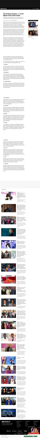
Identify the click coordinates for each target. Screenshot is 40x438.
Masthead (26, 423)
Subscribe (28, 8)
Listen (13, 8)
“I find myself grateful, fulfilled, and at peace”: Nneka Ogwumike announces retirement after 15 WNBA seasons (21, 266)
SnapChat (35, 9)
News (22, 8)
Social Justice (16, 8)
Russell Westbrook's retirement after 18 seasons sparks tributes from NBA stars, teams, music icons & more (21, 400)
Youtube (38, 9)
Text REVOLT (35, 424)
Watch (11, 8)
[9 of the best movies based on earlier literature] (8, 391)
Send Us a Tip (27, 424)
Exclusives (20, 8)
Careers (26, 426)
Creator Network (19, 426)
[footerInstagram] (15, 434)
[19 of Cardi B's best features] (8, 360)
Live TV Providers (19, 424)
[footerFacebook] (21, 434)
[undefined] (33, 24)
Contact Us (35, 423)
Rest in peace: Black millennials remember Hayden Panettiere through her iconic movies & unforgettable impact (21, 347)
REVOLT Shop (35, 425)
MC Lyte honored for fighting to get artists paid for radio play (21, 242)
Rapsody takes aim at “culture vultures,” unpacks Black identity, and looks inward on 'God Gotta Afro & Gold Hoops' (21, 195)
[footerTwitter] (23, 434)
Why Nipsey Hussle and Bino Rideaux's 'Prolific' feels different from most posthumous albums (21, 378)
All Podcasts (18, 423)
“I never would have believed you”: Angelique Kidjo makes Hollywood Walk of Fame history (21, 278)
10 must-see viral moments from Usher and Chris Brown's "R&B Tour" (21, 411)
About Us (26, 422)
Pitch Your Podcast (19, 425)
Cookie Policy (7, 437)
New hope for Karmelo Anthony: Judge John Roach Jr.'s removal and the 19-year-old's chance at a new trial (21, 219)
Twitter (37, 9)
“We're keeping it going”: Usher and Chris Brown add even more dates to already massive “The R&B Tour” (21, 336)
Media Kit (26, 425)
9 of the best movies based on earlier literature (21, 388)
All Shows (18, 422)
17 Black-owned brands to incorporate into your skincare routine (32, 36)
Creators (25, 8)
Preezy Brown (5, 20)
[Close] (39, 436)
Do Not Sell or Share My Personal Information (28, 436)
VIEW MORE (33, 38)
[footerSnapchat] (19, 434)
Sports (18, 263)
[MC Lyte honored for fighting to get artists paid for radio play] (8, 244)
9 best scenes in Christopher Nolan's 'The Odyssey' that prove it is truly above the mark (33, 28)
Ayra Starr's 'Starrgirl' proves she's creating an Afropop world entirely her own (21, 368)
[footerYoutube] (25, 434)
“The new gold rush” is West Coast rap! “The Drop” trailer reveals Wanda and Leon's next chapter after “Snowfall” (21, 312)
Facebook (36, 9)
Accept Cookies (35, 436)
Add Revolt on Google (14, 20)
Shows (9, 8)
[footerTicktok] (17, 434)
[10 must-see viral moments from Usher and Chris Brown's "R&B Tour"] (8, 413)
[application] (34, 430)
